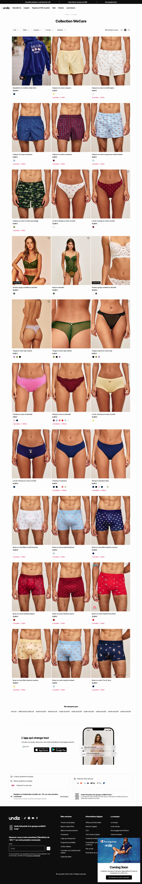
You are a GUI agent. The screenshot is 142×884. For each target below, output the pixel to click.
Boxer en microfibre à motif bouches (25, 547)
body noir (14, 711)
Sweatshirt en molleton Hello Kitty (24, 88)
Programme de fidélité (68, 842)
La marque (74, 14)
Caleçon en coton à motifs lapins (103, 88)
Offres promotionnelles (93, 822)
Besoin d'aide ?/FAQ (67, 826)
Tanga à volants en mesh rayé (102, 351)
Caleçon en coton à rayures (61, 88)
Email (11, 844)
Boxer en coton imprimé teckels (63, 680)
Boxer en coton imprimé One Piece (104, 614)
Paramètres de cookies (93, 853)
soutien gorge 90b (113, 711)
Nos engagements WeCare (120, 830)
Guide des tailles (66, 857)
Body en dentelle (58, 287)
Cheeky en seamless (59, 481)
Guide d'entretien (116, 834)
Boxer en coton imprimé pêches (63, 547)
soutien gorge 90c (89, 711)
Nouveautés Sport (111, 2)
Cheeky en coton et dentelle (22, 414)
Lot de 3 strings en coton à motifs (63, 221)
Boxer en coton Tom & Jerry (101, 680)
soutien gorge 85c (101, 711)
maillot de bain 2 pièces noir (26, 711)
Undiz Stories (115, 826)
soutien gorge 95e (76, 711)
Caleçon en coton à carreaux (22, 154)
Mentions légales (91, 826)
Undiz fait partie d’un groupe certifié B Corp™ (96, 795)
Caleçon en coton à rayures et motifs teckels (107, 154)
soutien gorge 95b (125, 711)
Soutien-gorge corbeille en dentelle (25, 287)
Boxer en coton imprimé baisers (24, 614)
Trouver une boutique (68, 822)
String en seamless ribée (100, 481)
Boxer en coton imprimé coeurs (63, 614)
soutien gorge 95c (41, 711)
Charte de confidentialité (94, 838)
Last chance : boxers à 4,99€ (77, 2)
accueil (67, 14)
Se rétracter (64, 834)
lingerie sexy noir (52, 711)
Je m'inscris (64, 796)
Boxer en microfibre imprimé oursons (104, 547)
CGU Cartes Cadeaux (93, 834)
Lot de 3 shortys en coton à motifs (103, 414)
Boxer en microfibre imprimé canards (25, 680)
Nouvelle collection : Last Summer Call (37, 2)
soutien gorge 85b (64, 711)
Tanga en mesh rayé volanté (22, 351)
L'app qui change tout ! (68, 838)
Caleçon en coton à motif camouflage (25, 221)
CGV (87, 830)
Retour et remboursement (69, 830)
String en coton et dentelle (61, 414)
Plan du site (89, 849)
